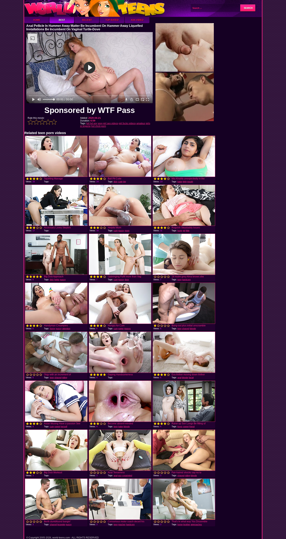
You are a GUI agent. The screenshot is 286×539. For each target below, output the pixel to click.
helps (56, 279)
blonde (193, 328)
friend (192, 426)
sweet (57, 426)
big (124, 181)
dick (116, 181)
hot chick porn (98, 126)
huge (179, 230)
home (180, 524)
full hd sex (91, 123)
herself (64, 426)
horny (52, 328)
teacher (121, 524)
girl (184, 230)
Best (62, 20)
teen (179, 279)
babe (179, 181)
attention (66, 328)
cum (116, 230)
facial (191, 377)
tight (185, 181)
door (127, 279)
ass (120, 475)
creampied (127, 475)
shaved (185, 328)
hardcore (186, 279)
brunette (61, 524)
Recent (87, 20)
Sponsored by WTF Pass (89, 110)
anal (179, 377)
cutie (120, 181)
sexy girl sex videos (108, 123)
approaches (196, 524)
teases (127, 328)
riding (64, 377)
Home (36, 20)
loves (179, 426)
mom (127, 230)
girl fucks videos (127, 123)
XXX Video (137, 20)
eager (121, 328)
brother (186, 524)
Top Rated (112, 20)
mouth (190, 181)
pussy (121, 230)
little (187, 230)
